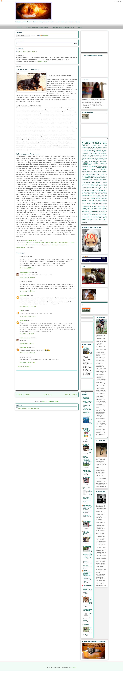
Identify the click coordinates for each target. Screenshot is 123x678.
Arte (80, 27)
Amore (105, 166)
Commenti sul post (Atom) (50, 401)
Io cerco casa (87, 521)
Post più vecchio (71, 394)
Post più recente (23, 394)
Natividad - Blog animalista (87, 562)
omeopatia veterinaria (87, 197)
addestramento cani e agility (92, 147)
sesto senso (99, 214)
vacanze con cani (87, 221)
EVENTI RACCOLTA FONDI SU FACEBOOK (92, 187)
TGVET (85, 596)
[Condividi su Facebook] (31, 247)
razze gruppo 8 (102, 210)
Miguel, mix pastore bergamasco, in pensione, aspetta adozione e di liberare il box (87, 512)
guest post (96, 189)
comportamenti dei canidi (53, 243)
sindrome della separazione (89, 216)
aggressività (103, 163)
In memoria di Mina (90, 524)
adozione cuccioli (91, 160)
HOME (20, 27)
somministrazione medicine (88, 217)
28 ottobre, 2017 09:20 (27, 316)
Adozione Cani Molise (97, 155)
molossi (95, 195)
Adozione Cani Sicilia (92, 158)
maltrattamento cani (87, 195)
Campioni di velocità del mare (90, 420)
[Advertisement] (47, 380)
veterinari (103, 221)
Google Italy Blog (86, 488)
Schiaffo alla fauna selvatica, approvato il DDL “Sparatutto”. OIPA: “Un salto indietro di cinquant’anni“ (87, 407)
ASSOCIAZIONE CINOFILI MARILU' (94, 168)
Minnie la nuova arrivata (90, 449)
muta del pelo (101, 195)
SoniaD (96, 217)
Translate (45, 35)
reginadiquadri (25, 272)
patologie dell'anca (102, 200)
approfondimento (38, 243)
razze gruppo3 (95, 211)
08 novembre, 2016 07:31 (28, 307)
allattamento (85, 166)
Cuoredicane (86, 477)
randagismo (96, 205)
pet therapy (99, 203)
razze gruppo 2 (21, 245)
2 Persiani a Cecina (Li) (90, 352)
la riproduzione (100, 192)
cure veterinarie (89, 181)
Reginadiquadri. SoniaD (35, 245)
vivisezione (84, 222)
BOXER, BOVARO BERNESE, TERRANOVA (86, 458)
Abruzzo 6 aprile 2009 (86, 397)
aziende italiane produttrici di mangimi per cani (94, 172)
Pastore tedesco (95, 198)
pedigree (93, 203)
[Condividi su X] (30, 247)
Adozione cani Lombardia (100, 153)
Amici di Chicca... (87, 401)
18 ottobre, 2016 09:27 (27, 291)
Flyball (87, 189)
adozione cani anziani (94, 149)
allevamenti (28, 243)
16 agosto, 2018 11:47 (27, 334)
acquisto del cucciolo (99, 145)
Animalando (86, 417)
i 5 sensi (101, 189)
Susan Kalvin (24, 347)
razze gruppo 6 (92, 210)
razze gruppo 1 (92, 206)
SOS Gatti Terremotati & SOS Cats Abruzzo (87, 572)
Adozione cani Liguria (87, 153)
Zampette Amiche (86, 625)
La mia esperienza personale (94, 191)
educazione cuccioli (68, 243)
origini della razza (100, 197)
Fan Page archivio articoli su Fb (63, 27)
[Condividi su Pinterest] (33, 247)
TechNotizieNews (87, 586)
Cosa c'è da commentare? (95, 179)
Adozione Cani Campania (94, 150)
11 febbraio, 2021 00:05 (27, 362)
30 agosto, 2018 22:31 (27, 343)
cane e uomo (85, 174)
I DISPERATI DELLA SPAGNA (87, 506)
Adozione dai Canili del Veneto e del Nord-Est (94, 160)
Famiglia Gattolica (86, 347)
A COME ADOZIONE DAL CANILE (94, 144)
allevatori (100, 166)
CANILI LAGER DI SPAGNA (94, 176)
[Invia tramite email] (27, 247)
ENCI (105, 185)
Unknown (23, 295)
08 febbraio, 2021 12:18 (27, 353)
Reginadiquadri (103, 211)
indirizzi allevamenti (98, 190)
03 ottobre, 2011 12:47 (27, 268)
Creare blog (86, 470)
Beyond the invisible (86, 444)
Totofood (89, 219)
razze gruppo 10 (102, 206)
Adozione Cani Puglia (94, 156)
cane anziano (103, 173)
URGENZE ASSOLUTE (99, 219)
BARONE (90, 537)
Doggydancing (91, 184)
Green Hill (91, 189)
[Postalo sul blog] (29, 247)
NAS (106, 195)
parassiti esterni (86, 198)
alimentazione (86, 165)
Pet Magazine (42, 62)
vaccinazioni (96, 221)
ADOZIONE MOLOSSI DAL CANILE (94, 162)
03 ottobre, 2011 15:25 (27, 277)
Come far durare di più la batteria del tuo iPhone (87, 590)
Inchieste (89, 190)
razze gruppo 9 (86, 211)
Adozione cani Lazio (100, 152)
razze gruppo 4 (98, 208)
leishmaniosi (91, 193)
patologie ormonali (86, 203)
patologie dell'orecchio (87, 201)
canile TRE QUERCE (95, 174)
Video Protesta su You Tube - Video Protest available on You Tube (87, 578)
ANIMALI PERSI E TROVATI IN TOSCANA (86, 429)
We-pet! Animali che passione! (87, 610)
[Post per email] (40, 240)
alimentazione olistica (100, 165)
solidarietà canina (102, 216)
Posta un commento (24, 366)
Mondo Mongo (87, 546)
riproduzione (92, 214)
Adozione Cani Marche (87, 155)
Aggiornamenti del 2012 (87, 472)
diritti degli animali (93, 182)
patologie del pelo (92, 200)
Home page (47, 394)
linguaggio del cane (101, 193)
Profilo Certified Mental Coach (37, 27)
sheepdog (104, 214)
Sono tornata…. (90, 463)
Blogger (73, 667)
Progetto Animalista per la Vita (87, 567)
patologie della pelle (100, 202)
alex (21, 311)
